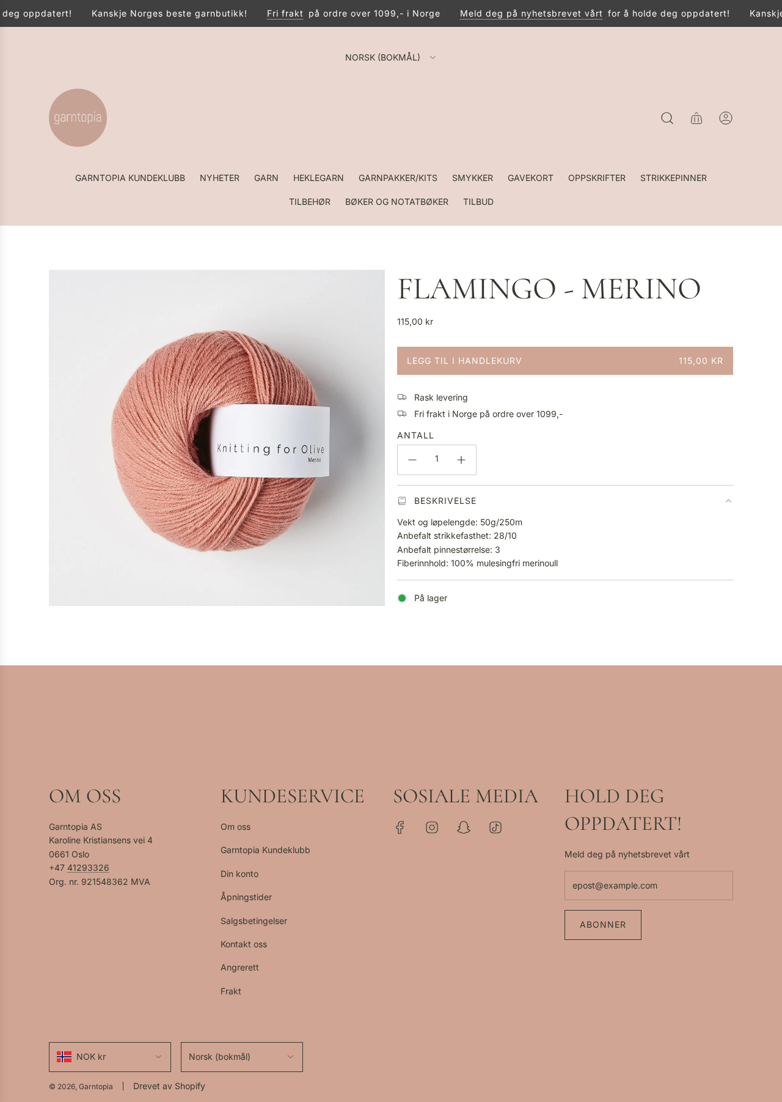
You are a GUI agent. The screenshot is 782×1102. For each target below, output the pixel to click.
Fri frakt (276, 13)
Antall (415, 435)
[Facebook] (400, 827)
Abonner (603, 924)
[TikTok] (495, 827)
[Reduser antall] (412, 460)
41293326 (88, 867)
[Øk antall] (461, 460)
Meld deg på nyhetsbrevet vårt (522, 13)
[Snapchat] (463, 827)
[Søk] (667, 118)
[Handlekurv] (696, 118)
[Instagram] (432, 827)
